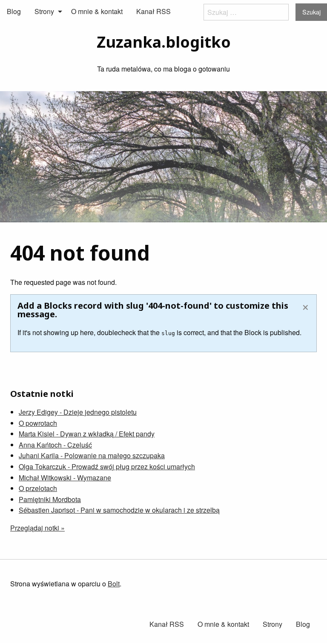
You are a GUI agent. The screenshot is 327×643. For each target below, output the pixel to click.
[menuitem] (14, 11)
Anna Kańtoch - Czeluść (55, 445)
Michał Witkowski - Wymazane (65, 477)
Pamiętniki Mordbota (50, 499)
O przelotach (38, 488)
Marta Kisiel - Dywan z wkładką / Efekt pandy (87, 434)
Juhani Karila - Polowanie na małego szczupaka (92, 455)
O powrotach (38, 423)
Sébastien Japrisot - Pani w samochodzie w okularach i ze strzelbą (119, 510)
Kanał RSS (153, 11)
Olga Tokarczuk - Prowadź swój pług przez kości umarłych (107, 466)
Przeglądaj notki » (37, 528)
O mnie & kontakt (97, 11)
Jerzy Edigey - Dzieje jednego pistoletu (78, 412)
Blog (14, 11)
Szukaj (311, 11)
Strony (44, 11)
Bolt (114, 583)
